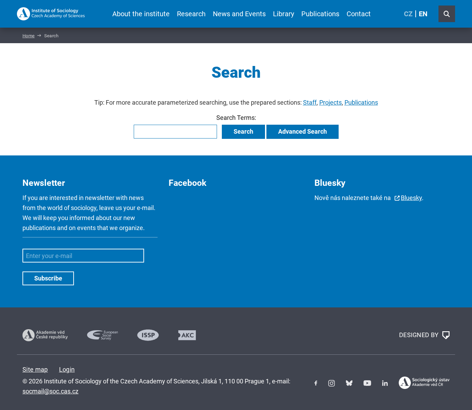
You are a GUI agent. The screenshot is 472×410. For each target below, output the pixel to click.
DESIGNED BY (419, 334)
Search (243, 131)
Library (283, 14)
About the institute (141, 14)
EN (423, 14)
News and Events (239, 14)
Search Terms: (236, 117)
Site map (35, 369)
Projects (330, 102)
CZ (408, 14)
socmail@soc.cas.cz (50, 391)
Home (28, 35)
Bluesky (411, 197)
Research (191, 14)
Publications (320, 14)
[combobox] (175, 132)
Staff (310, 102)
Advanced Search (302, 131)
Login (67, 369)
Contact (359, 14)
